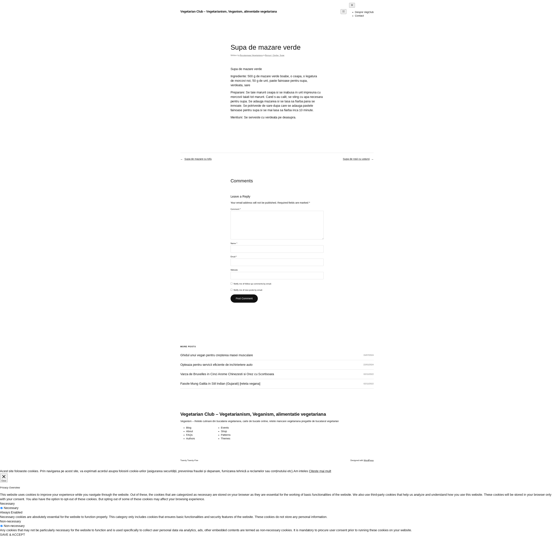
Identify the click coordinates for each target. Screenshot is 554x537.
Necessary (11, 508)
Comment (236, 209)
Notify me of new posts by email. (248, 290)
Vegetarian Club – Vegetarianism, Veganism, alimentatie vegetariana (228, 11)
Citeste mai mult (320, 471)
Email (234, 256)
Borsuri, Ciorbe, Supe (274, 55)
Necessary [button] (7, 503)
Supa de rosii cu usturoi (356, 159)
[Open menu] (343, 11)
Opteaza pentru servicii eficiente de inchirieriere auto (216, 364)
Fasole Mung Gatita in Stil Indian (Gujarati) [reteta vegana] (220, 383)
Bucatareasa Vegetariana (251, 55)
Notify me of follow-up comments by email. (253, 284)
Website (234, 270)
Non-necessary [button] (10, 521)
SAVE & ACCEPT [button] (12, 534)
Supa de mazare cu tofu (198, 159)
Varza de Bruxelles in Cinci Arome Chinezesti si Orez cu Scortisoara (227, 374)
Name (234, 243)
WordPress (369, 460)
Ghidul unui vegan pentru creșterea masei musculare (216, 355)
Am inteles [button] (300, 471)
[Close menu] (352, 5)
